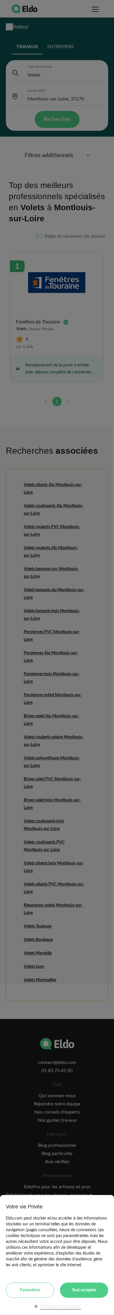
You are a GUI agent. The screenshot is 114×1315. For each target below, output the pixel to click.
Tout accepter (84, 1290)
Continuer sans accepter (60, 1306)
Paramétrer (30, 1290)
